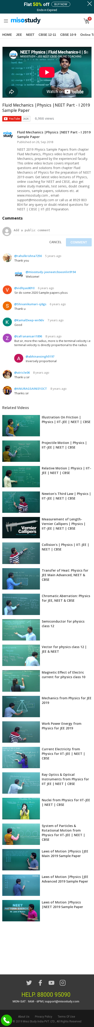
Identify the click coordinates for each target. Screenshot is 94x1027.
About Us (23, 1016)
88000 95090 (53, 994)
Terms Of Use (66, 1016)
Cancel (55, 242)
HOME (7, 35)
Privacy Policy (43, 1016)
